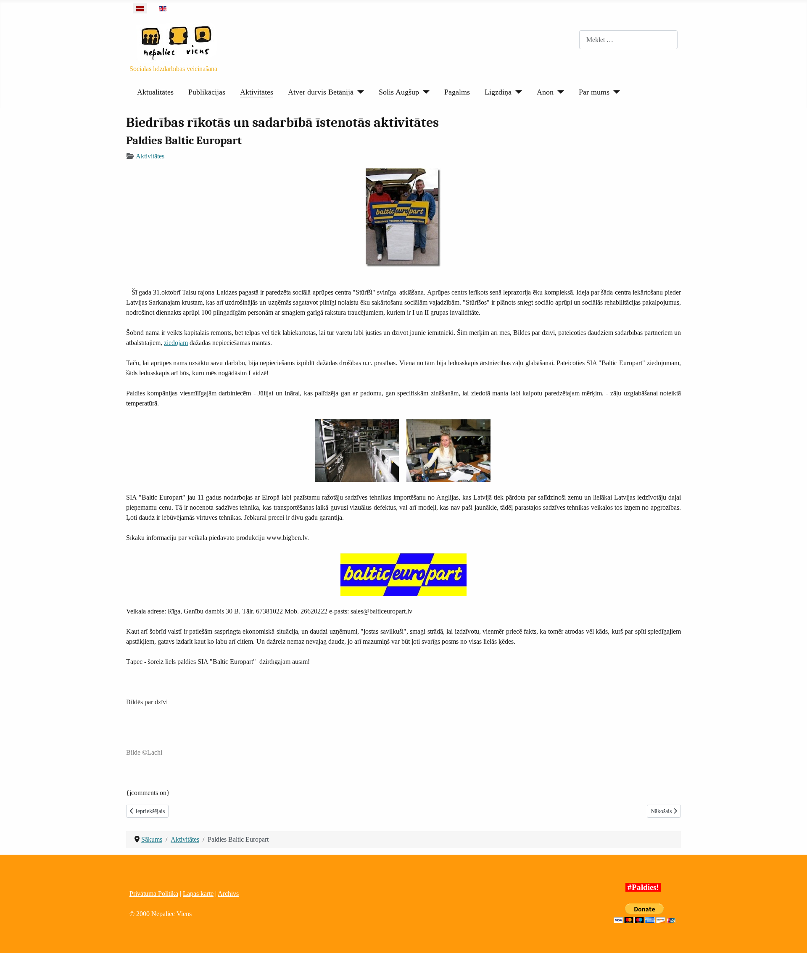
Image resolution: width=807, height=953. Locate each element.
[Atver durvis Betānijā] (358, 92)
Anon (545, 92)
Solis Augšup (399, 92)
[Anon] (559, 92)
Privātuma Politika (153, 893)
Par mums (594, 92)
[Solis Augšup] (424, 92)
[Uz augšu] (792, 937)
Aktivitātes (256, 92)
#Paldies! (643, 887)
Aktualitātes (155, 92)
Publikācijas (206, 92)
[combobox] (628, 39)
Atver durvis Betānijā (320, 92)
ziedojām (176, 342)
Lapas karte (198, 893)
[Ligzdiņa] (517, 92)
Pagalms (457, 92)
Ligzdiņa (498, 92)
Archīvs (228, 893)
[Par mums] (614, 92)
